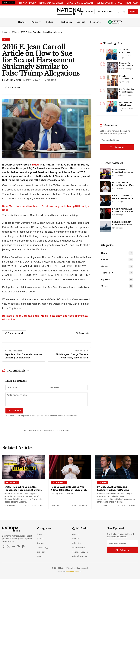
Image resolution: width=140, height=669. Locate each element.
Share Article (14, 87)
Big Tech (81, 22)
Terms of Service (80, 552)
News (21, 22)
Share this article (16, 333)
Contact (75, 539)
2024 (14, 32)
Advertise (76, 543)
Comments (84, 333)
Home (5, 32)
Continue (16, 410)
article (35, 164)
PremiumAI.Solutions (73, 572)
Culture (49, 22)
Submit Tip (107, 11)
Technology (66, 22)
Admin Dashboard (80, 556)
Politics (34, 22)
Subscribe (119, 147)
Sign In (133, 11)
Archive (97, 22)
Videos (89, 11)
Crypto (40, 556)
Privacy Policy (78, 547)
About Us (76, 534)
